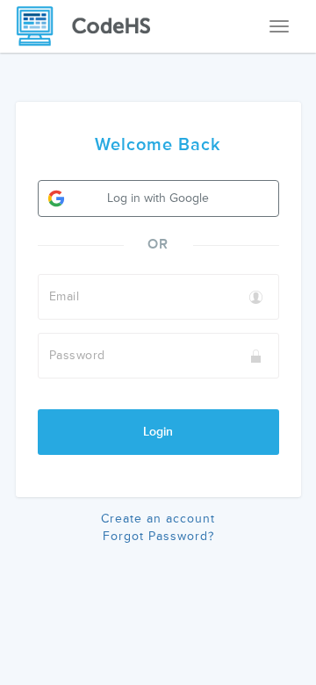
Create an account (158, 518)
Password (77, 355)
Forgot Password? (158, 536)
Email (64, 296)
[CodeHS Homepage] (90, 26)
